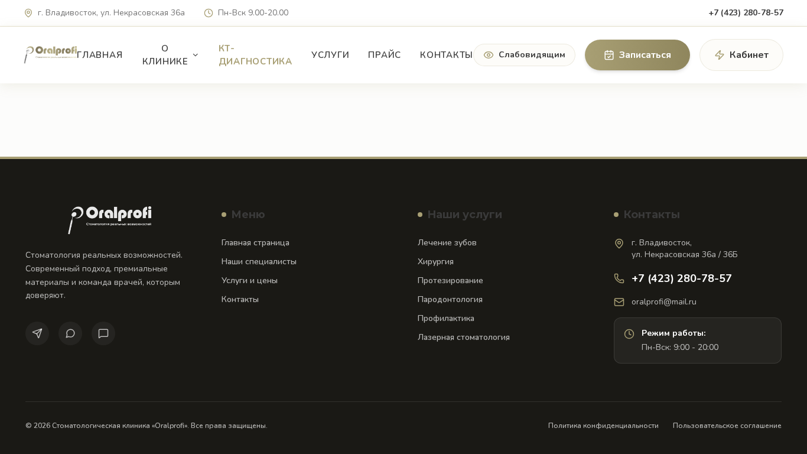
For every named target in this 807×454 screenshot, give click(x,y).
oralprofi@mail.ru (664, 301)
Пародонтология (450, 299)
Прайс (384, 55)
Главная (99, 55)
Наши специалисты (259, 261)
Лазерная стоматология (464, 337)
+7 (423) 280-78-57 (745, 12)
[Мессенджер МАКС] (103, 333)
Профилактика (446, 318)
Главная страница (255, 242)
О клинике (165, 55)
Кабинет (749, 54)
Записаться (645, 54)
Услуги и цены (250, 280)
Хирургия (436, 261)
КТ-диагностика (255, 55)
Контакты (446, 55)
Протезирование (450, 280)
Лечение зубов (447, 242)
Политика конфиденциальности (603, 425)
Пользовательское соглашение (727, 425)
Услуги (330, 55)
